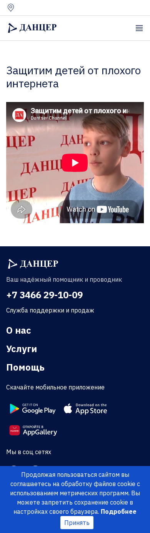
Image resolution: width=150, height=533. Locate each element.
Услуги (21, 349)
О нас (18, 330)
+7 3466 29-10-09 (44, 295)
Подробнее (119, 511)
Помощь (25, 367)
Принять (77, 522)
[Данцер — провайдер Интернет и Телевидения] (33, 264)
